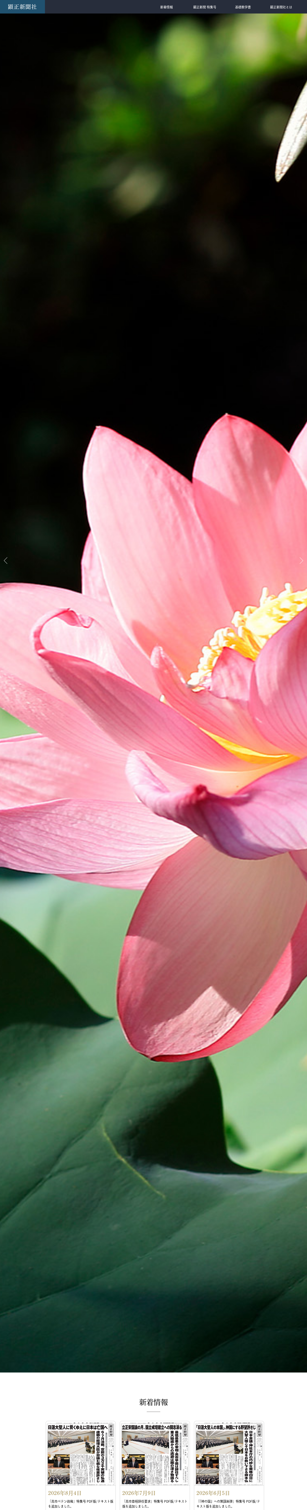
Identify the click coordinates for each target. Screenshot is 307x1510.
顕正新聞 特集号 (204, 6)
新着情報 (166, 6)
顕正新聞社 (22, 6)
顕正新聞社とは (281, 6)
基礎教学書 (243, 6)
